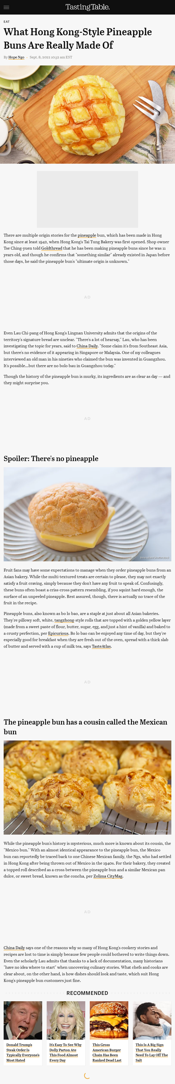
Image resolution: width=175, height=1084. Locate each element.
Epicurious (58, 633)
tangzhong (64, 620)
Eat (7, 21)
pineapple (87, 235)
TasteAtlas (101, 646)
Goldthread (51, 248)
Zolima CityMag (107, 876)
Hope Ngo (16, 57)
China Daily (87, 346)
